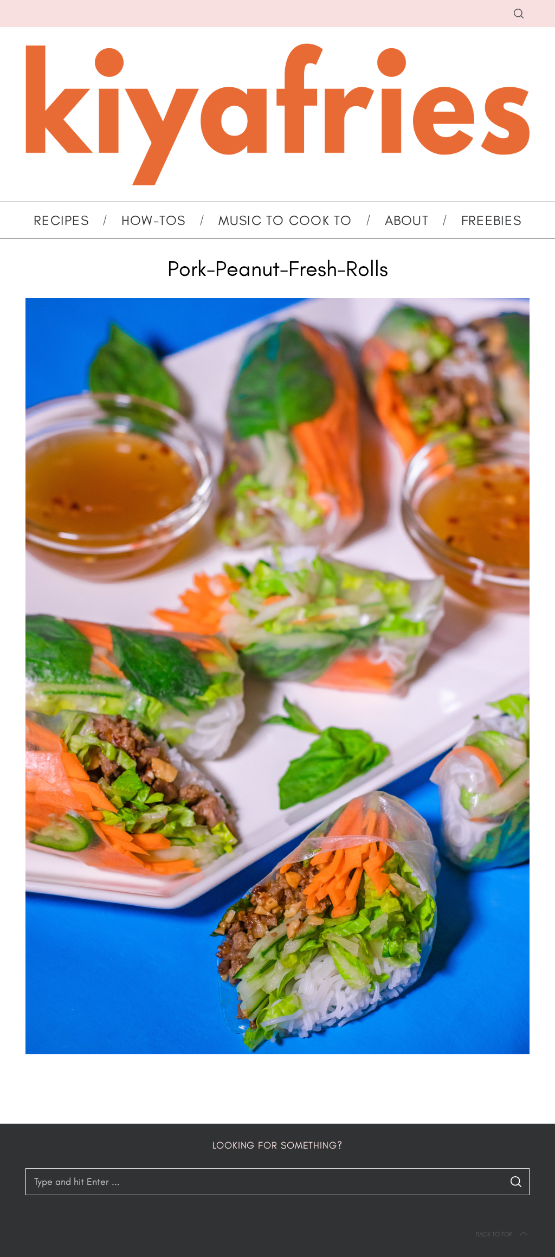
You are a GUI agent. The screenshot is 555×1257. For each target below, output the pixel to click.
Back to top (494, 1234)
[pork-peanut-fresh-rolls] (277, 1051)
